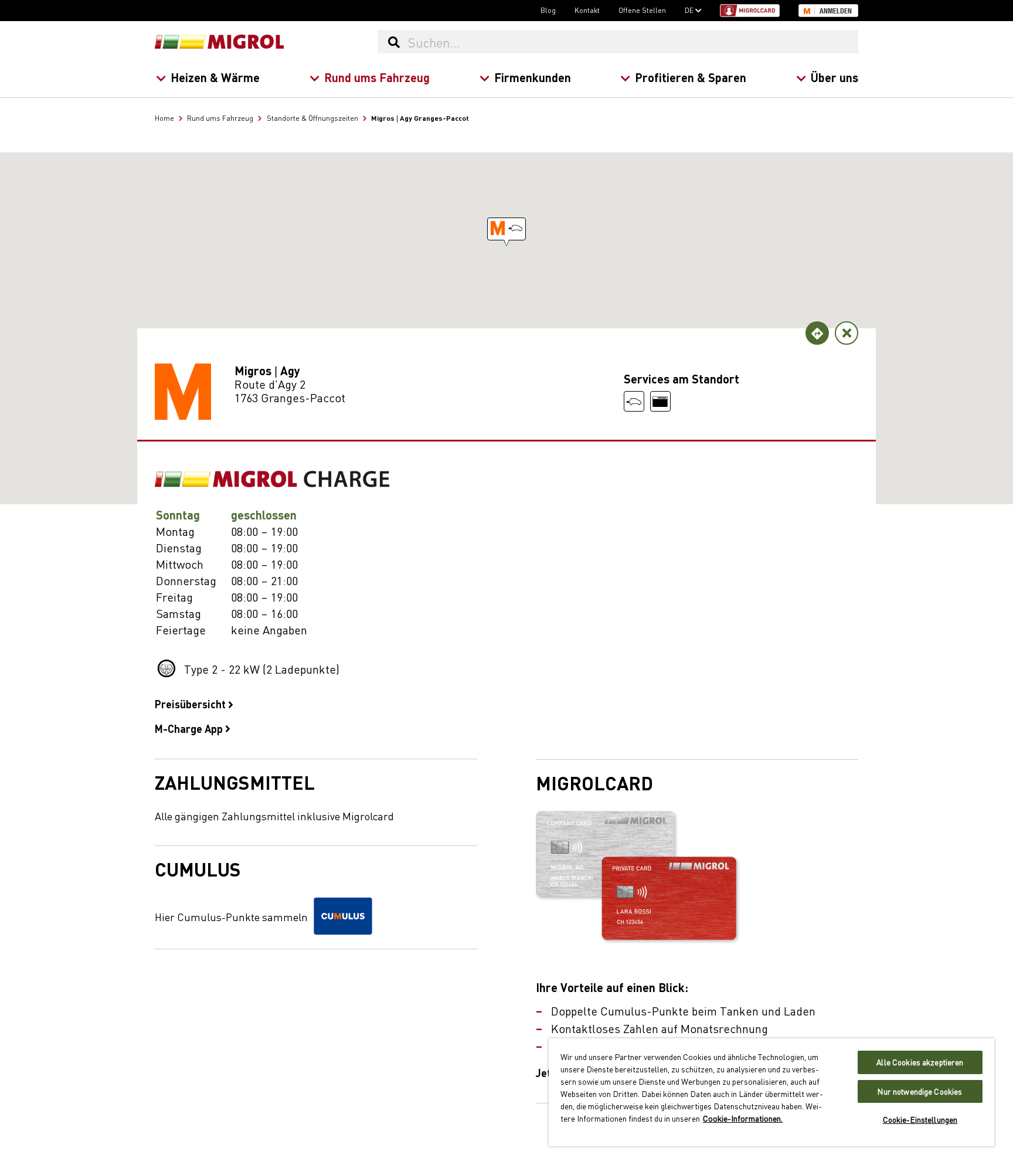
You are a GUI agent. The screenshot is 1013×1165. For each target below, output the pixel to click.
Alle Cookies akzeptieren (919, 1062)
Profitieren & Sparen (690, 77)
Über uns (834, 77)
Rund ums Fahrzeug (377, 77)
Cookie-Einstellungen (920, 1119)
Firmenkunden (532, 77)
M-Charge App (190, 728)
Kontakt (587, 10)
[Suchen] (394, 41)
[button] (506, 229)
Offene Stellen (642, 10)
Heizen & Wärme (215, 77)
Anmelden (836, 11)
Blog (548, 10)
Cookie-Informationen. (743, 1118)
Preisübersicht (191, 703)
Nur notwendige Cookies (920, 1091)
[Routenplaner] (817, 333)
